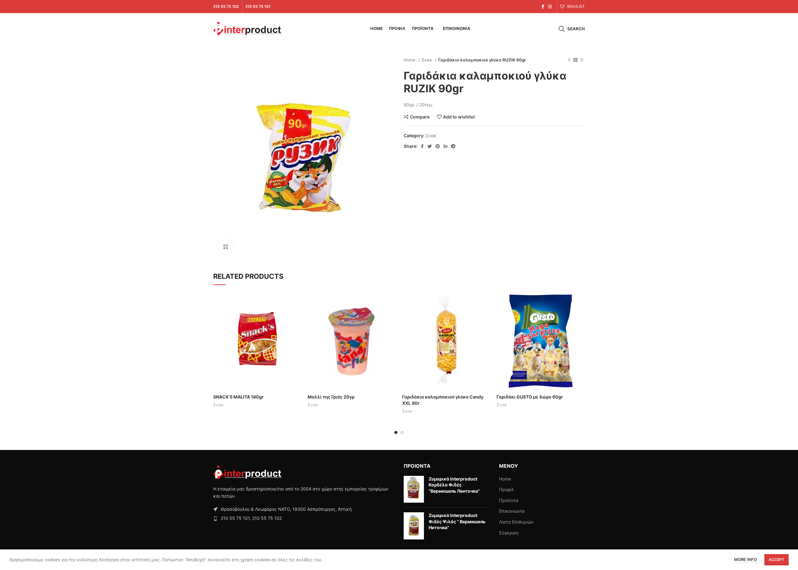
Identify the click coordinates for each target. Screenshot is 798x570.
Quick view (297, 316)
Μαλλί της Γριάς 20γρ (331, 396)
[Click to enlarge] (225, 246)
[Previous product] (569, 60)
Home (410, 59)
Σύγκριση (508, 532)
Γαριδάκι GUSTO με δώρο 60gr (530, 396)
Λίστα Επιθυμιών (516, 521)
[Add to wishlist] (297, 330)
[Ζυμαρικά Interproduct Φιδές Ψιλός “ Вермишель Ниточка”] (414, 525)
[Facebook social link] (543, 6)
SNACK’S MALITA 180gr (238, 396)
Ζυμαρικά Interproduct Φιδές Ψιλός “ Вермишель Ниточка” (457, 521)
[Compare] (297, 302)
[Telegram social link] (453, 146)
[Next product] (582, 60)
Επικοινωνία (512, 511)
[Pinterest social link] (438, 146)
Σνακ (427, 59)
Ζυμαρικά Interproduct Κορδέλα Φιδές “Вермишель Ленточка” (454, 485)
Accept (776, 559)
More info (745, 559)
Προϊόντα (508, 500)
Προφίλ (506, 489)
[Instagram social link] (550, 6)
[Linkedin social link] (445, 146)
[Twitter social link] (429, 146)
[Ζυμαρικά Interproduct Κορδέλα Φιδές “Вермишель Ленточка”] (414, 489)
